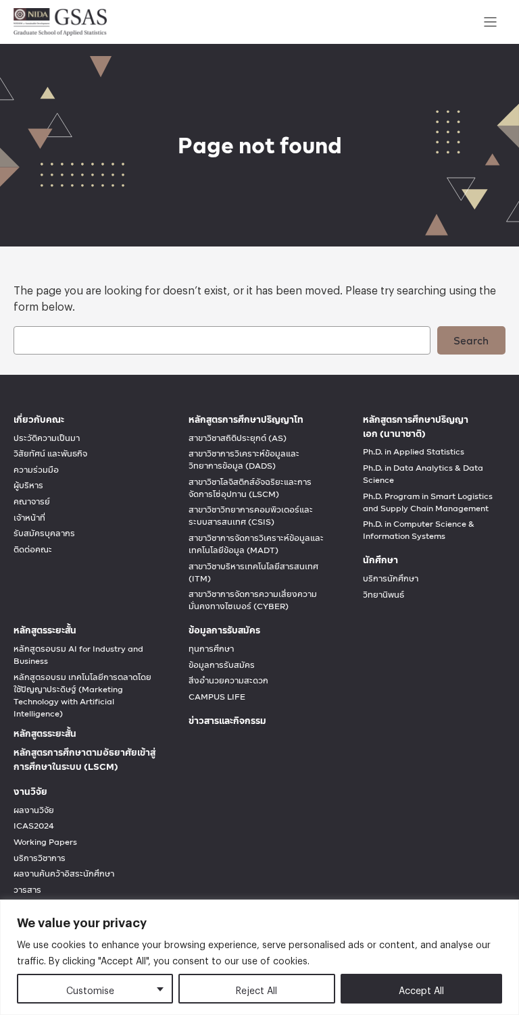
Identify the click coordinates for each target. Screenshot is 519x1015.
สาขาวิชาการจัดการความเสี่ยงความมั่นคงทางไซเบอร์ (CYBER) (253, 600)
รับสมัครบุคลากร (44, 533)
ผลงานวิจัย (34, 810)
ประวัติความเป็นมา (47, 438)
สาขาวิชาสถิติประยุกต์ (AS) (238, 438)
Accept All (421, 988)
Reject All (256, 988)
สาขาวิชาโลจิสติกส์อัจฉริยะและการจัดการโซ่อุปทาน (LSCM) (250, 488)
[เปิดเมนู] (490, 22)
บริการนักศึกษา (390, 579)
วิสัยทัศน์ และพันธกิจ (50, 454)
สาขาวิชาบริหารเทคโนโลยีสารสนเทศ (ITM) (253, 573)
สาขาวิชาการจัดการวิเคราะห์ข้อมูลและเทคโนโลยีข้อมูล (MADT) (256, 544)
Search (471, 340)
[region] (259, 957)
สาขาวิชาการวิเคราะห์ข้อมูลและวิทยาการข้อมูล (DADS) (244, 460)
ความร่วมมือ (36, 470)
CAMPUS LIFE (217, 697)
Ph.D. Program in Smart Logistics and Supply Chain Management (428, 502)
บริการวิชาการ (40, 858)
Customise (90, 988)
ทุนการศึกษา (211, 649)
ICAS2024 (34, 826)
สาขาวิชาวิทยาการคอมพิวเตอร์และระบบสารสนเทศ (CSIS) (251, 516)
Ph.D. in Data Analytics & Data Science (423, 474)
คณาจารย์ (32, 502)
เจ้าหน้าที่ (29, 518)
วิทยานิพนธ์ (383, 595)
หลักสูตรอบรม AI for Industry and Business (78, 655)
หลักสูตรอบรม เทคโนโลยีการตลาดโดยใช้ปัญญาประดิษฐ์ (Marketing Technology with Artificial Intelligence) (82, 695)
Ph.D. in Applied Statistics (413, 452)
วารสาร (27, 890)
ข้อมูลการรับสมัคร (222, 665)
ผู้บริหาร (28, 485)
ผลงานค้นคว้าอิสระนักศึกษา (64, 874)
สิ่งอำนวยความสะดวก (228, 681)
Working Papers (45, 842)
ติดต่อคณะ (33, 550)
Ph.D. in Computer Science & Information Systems (418, 530)
